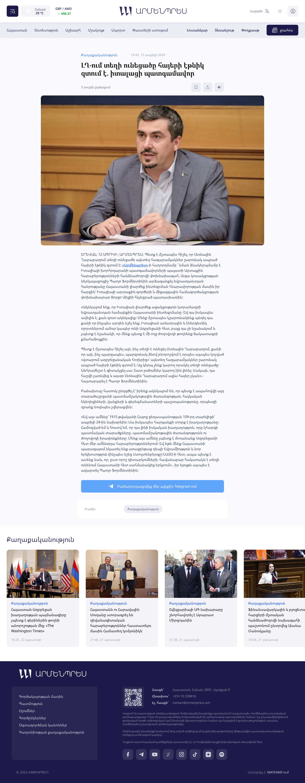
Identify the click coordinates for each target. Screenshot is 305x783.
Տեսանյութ (224, 30)
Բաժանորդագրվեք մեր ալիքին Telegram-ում (157, 486)
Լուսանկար (197, 30)
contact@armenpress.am (191, 702)
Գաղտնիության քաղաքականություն (51, 732)
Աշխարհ (73, 30)
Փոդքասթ (250, 30)
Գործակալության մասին (41, 696)
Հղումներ (27, 710)
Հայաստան (17, 30)
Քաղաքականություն (143, 509)
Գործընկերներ (32, 717)
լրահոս (286, 30)
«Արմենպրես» (135, 265)
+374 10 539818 (184, 696)
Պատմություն (31, 703)
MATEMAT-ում (278, 772)
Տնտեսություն (46, 30)
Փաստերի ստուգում (150, 30)
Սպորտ (118, 30)
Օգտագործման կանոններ (43, 725)
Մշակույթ (96, 30)
